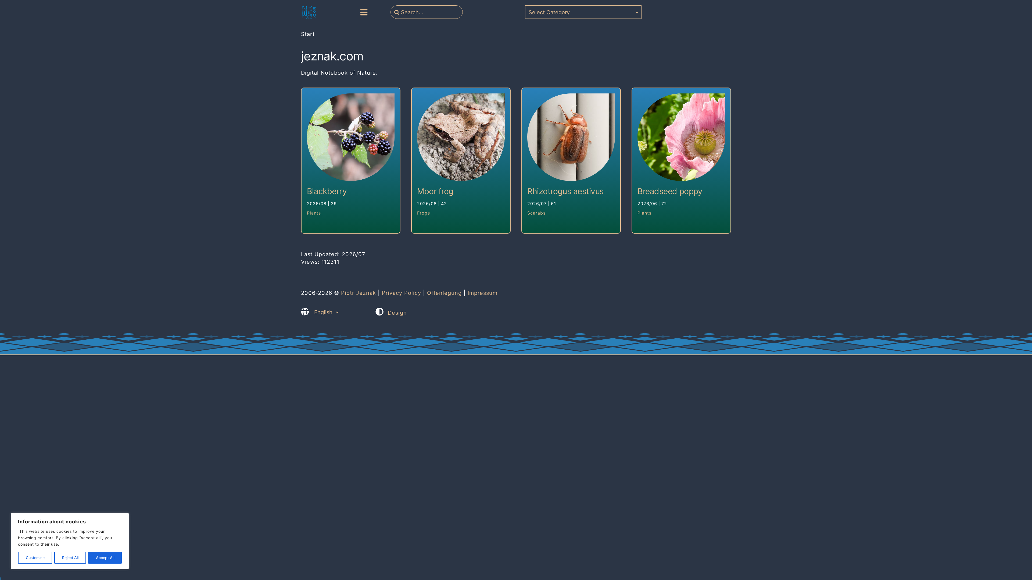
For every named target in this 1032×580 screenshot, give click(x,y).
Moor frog (435, 191)
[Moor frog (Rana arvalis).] (461, 137)
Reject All (70, 557)
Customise (35, 557)
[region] (70, 541)
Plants (314, 213)
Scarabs (536, 213)
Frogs (423, 213)
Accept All (105, 557)
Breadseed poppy (669, 191)
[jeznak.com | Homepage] (309, 13)
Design (397, 313)
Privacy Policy (401, 293)
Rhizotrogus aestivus (565, 191)
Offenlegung (444, 293)
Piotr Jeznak (358, 293)
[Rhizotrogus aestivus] (571, 137)
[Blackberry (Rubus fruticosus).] (351, 137)
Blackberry (327, 191)
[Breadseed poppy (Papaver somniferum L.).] (681, 137)
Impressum (482, 293)
